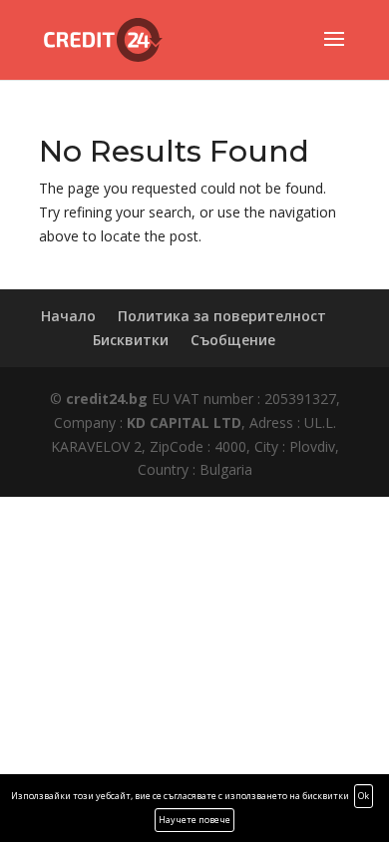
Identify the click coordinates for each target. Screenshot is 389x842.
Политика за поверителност (222, 315)
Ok (363, 795)
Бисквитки (131, 339)
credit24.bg (107, 398)
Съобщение (233, 339)
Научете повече (194, 819)
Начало (68, 315)
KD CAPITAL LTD (184, 422)
